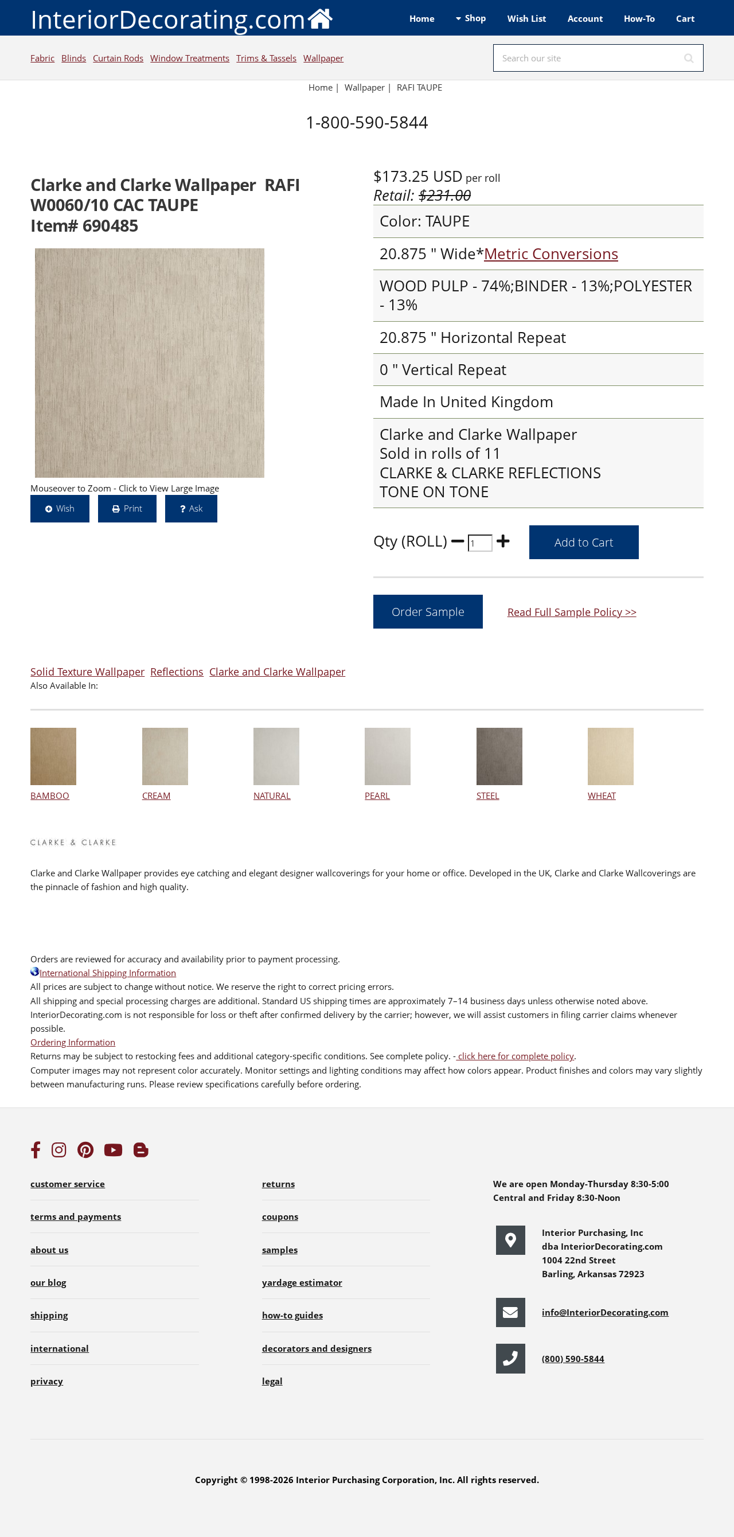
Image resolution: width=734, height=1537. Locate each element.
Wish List (526, 18)
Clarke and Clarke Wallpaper (277, 671)
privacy (46, 1381)
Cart (685, 18)
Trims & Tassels (266, 58)
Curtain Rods (118, 58)
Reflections (177, 671)
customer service (67, 1183)
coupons (280, 1216)
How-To (639, 18)
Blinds (73, 58)
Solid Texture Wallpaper (87, 671)
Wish (65, 508)
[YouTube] (113, 1152)
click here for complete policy (515, 1056)
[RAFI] (149, 363)
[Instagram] (59, 1152)
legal (272, 1381)
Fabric (42, 58)
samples (280, 1249)
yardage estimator (302, 1282)
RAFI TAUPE (419, 87)
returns (278, 1183)
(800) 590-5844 (573, 1358)
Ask (195, 508)
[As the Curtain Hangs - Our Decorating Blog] (141, 1152)
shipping (49, 1315)
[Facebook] (35, 1152)
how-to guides (292, 1315)
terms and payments (75, 1216)
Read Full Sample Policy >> (572, 611)
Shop (475, 18)
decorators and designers (317, 1348)
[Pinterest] (85, 1152)
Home (422, 18)
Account (585, 18)
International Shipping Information (108, 972)
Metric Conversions (551, 254)
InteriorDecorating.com (168, 19)
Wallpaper (323, 58)
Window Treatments (189, 58)
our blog (48, 1282)
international (59, 1348)
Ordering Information (72, 1042)
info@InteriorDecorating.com (605, 1312)
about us (49, 1249)
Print (133, 508)
